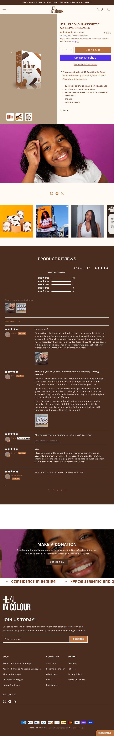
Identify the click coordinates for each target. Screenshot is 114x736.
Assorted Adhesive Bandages (18, 663)
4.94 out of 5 (82, 268)
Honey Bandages (11, 685)
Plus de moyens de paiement (85, 64)
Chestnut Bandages (13, 679)
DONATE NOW (57, 562)
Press (49, 679)
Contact (72, 663)
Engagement (52, 685)
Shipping (64, 36)
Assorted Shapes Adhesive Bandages (22, 669)
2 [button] (53, 490)
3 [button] (58, 490)
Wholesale (51, 674)
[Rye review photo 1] (41, 420)
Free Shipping (104, 733)
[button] (4, 10)
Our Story (51, 663)
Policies (72, 669)
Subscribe (78, 639)
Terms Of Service (76, 679)
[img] (11, 329)
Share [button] (65, 110)
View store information (75, 79)
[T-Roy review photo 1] (41, 358)
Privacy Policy (75, 674)
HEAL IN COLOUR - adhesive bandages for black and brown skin (60, 728)
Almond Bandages (12, 674)
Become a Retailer (55, 669)
